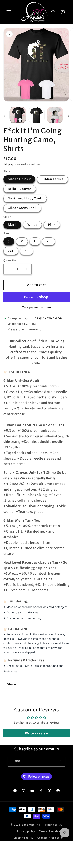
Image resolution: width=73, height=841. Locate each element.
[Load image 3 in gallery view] (55, 115)
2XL (11, 251)
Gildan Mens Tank (22, 208)
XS (29, 252)
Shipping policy (23, 837)
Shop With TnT (31, 824)
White (32, 225)
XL (48, 241)
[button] (8, 12)
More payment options (36, 307)
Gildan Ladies (52, 179)
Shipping (8, 164)
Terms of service (49, 831)
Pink (51, 225)
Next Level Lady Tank (25, 198)
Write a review (36, 733)
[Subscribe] (60, 761)
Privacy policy (26, 831)
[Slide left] (4, 116)
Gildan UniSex (19, 179)
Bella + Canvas (20, 189)
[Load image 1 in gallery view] (18, 115)
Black (12, 225)
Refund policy (53, 824)
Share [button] (11, 684)
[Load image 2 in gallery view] (36, 115)
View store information (26, 329)
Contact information (50, 837)
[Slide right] (68, 116)
